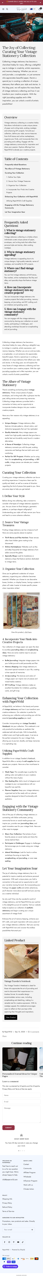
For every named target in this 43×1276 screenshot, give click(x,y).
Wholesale (27, 1176)
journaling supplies (14, 97)
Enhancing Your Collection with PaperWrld (21, 196)
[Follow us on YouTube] (18, 1242)
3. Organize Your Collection (16, 185)
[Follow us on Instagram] (9, 1242)
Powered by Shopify (18, 1250)
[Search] (7, 9)
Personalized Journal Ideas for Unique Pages (19, 1075)
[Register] (32, 1229)
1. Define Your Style (13, 177)
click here (27, 632)
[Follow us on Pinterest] (13, 1242)
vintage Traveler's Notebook (25, 758)
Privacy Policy (7, 1089)
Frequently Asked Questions (15, 164)
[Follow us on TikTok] (22, 1242)
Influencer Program (30, 1181)
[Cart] (40, 9)
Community (28, 1168)
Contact (26, 1164)
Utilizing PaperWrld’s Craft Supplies (19, 201)
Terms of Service (21, 1089)
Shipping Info (7, 1199)
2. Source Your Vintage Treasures (18, 181)
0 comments (34, 1032)
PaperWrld (8, 706)
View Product (11, 1017)
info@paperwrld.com (10, 1179)
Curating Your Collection (14, 173)
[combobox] (33, 9)
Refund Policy (7, 1207)
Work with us (28, 1185)
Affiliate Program (30, 1172)
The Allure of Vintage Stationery (17, 168)
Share (4, 1036)
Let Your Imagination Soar (15, 212)
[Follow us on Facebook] (4, 1242)
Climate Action (29, 1189)
